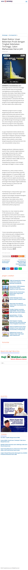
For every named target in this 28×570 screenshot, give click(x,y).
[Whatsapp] (20, 269)
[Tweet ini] (8, 269)
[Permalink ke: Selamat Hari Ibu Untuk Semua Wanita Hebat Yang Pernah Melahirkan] (5, 293)
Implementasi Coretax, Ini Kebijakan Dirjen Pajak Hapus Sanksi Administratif (17, 334)
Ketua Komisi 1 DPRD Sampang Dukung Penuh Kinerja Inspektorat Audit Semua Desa (17, 288)
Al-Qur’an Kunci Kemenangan (6, 261)
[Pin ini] (12, 269)
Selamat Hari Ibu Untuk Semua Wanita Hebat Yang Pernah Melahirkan (17, 293)
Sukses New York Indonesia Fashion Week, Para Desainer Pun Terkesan (18, 305)
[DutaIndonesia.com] (7, 1)
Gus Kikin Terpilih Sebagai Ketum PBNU (10, 437)
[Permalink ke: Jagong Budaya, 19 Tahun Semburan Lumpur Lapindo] (5, 316)
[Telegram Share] (16, 269)
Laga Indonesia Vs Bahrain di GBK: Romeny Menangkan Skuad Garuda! (21, 262)
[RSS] (22, 256)
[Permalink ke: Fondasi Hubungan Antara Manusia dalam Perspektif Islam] (5, 299)
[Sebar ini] (4, 269)
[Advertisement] (14, 19)
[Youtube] (16, 256)
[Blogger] (19, 256)
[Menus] (26, 1)
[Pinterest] (12, 256)
